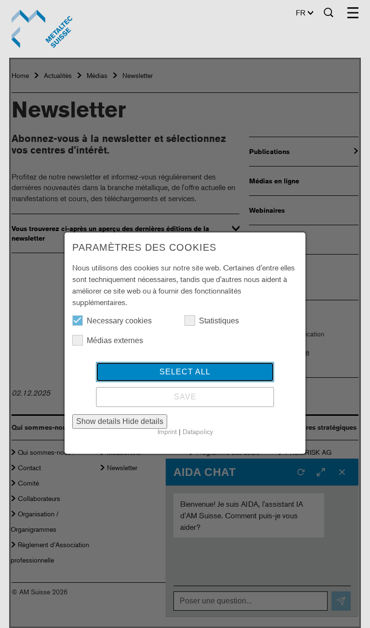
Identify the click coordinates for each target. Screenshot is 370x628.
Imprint (167, 431)
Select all (185, 372)
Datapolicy (198, 431)
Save (185, 397)
